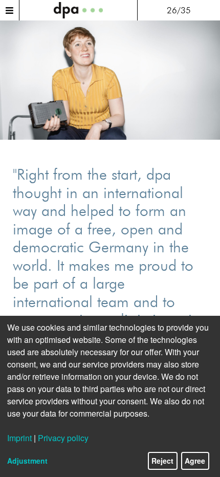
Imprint (19, 438)
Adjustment (27, 461)
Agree (195, 461)
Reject (162, 461)
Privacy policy (63, 438)
